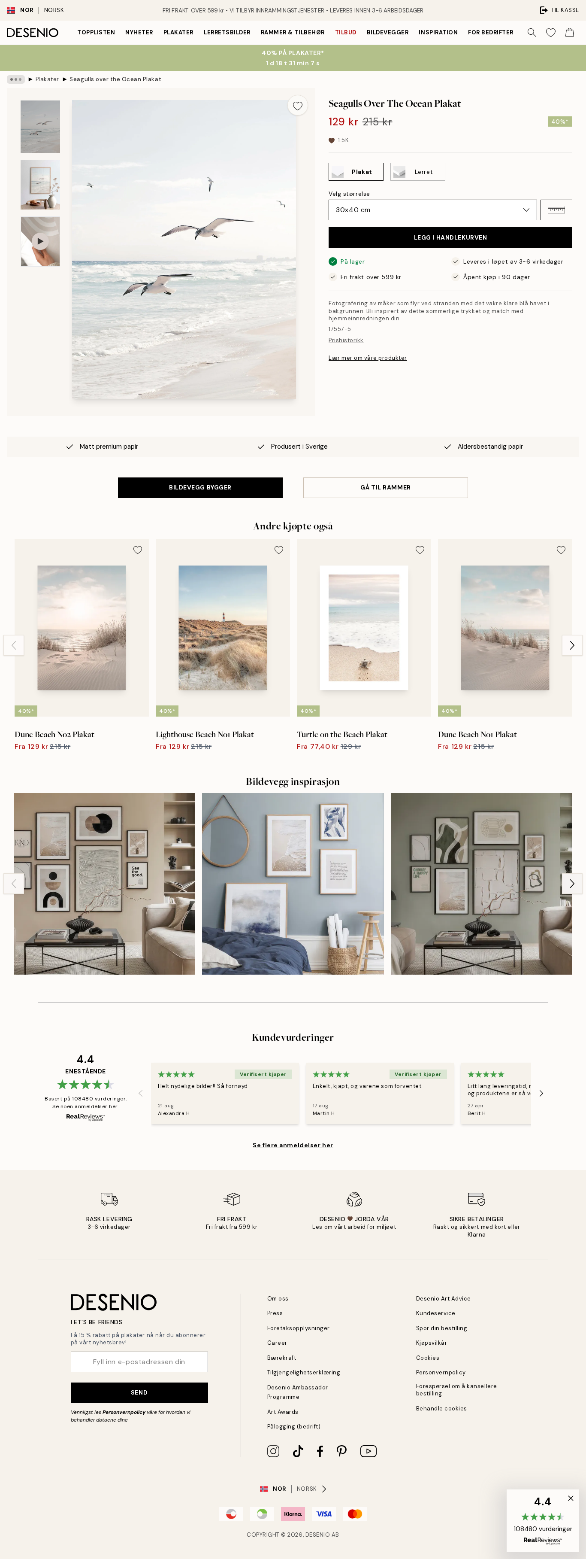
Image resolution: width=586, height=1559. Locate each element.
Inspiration (438, 32)
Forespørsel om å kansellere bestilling (456, 1390)
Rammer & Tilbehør (293, 32)
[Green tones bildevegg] (481, 884)
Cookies (428, 1357)
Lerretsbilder (227, 32)
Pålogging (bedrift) (294, 1426)
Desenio (317, 1534)
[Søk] (532, 33)
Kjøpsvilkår (431, 1342)
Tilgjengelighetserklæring (304, 1372)
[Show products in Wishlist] (550, 32)
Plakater (178, 32)
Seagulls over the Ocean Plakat (115, 79)
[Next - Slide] (572, 645)
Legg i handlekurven (450, 237)
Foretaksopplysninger (298, 1328)
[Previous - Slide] (13, 645)
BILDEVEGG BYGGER (200, 487)
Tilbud (345, 32)
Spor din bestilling (442, 1328)
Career (277, 1342)
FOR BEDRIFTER (491, 32)
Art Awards (283, 1412)
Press (275, 1313)
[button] (556, 210)
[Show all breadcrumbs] (16, 79)
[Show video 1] (40, 241)
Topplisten (96, 32)
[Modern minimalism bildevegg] (104, 884)
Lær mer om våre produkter (368, 358)
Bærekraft (281, 1357)
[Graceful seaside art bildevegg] (293, 884)
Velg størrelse (349, 194)
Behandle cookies (441, 1408)
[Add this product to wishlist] (297, 105)
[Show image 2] (40, 185)
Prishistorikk (346, 340)
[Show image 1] (40, 126)
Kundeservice (436, 1313)
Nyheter (139, 32)
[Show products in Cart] (569, 32)
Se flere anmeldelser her (293, 1145)
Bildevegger (388, 32)
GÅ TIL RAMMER (385, 487)
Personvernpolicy (124, 1412)
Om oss (278, 1298)
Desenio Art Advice (443, 1298)
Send (139, 1392)
